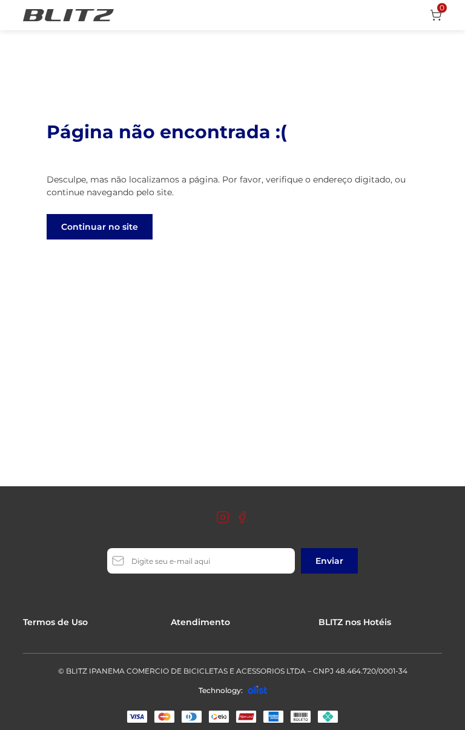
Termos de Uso (55, 622)
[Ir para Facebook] (242, 517)
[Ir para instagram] (222, 517)
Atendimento (200, 622)
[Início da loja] (68, 15)
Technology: (221, 690)
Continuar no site (99, 226)
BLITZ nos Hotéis (354, 622)
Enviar (329, 560)
